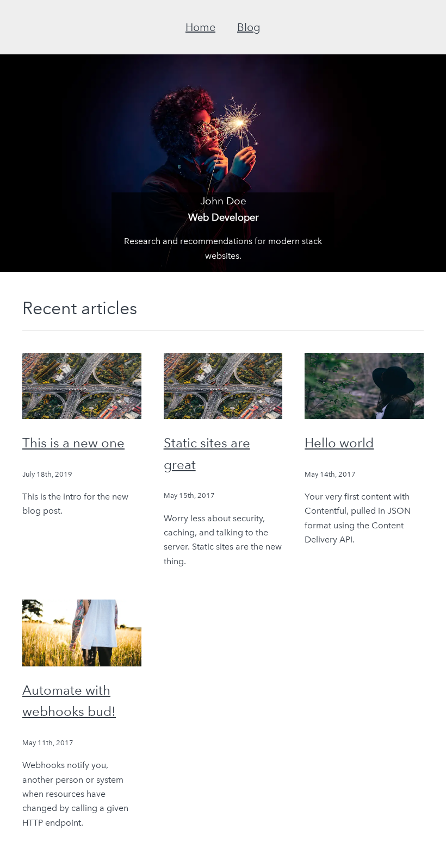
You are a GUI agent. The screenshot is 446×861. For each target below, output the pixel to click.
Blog (249, 27)
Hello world (339, 443)
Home (200, 27)
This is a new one (73, 443)
